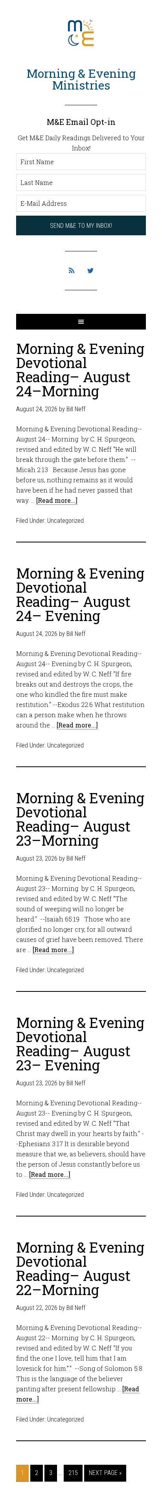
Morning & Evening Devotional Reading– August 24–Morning (80, 369)
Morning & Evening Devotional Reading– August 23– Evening (80, 1043)
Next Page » (105, 1473)
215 (73, 1473)
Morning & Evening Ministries (81, 79)
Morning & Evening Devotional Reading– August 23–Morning (80, 819)
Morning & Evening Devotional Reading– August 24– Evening (80, 594)
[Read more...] (56, 500)
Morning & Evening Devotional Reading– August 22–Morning (80, 1268)
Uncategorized (65, 520)
